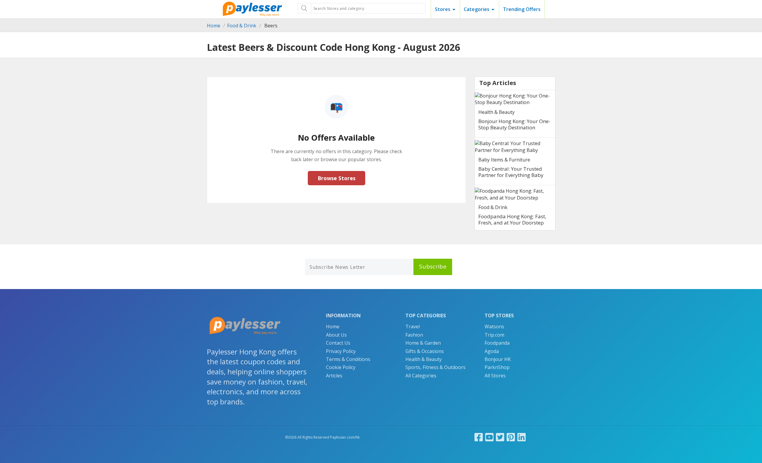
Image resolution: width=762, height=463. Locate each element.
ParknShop (497, 367)
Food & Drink (241, 25)
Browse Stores (336, 178)
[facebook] (478, 437)
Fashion (414, 335)
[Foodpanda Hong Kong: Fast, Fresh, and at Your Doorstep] (515, 194)
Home (213, 25)
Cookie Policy (340, 367)
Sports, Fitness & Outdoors (435, 367)
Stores (442, 9)
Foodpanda (497, 343)
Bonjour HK (498, 359)
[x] (500, 437)
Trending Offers (522, 9)
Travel (412, 326)
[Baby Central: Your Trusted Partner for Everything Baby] (515, 146)
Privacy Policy (341, 351)
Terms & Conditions (348, 359)
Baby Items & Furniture (504, 159)
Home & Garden (423, 343)
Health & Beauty (496, 112)
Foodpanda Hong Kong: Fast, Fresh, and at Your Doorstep (512, 219)
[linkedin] (521, 437)
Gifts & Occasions (424, 351)
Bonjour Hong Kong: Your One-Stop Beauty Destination (514, 124)
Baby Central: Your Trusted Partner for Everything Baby (511, 171)
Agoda (492, 351)
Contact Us (338, 343)
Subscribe (432, 266)
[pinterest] (511, 437)
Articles (334, 375)
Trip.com (494, 335)
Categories (476, 9)
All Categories (420, 375)
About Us (336, 335)
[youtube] (489, 437)
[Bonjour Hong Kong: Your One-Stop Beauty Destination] (515, 99)
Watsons (494, 326)
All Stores (495, 375)
